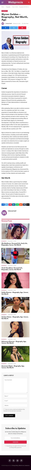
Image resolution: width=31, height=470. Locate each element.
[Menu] (2, 2)
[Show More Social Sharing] (28, 27)
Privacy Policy (14, 447)
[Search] (28, 2)
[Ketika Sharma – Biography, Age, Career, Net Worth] (15, 280)
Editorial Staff (9, 23)
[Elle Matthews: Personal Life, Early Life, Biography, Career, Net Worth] (15, 231)
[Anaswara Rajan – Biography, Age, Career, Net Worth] (15, 354)
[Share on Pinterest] (22, 27)
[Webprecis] (15, 2)
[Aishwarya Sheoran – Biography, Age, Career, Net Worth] (15, 329)
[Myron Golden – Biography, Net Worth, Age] (15, 40)
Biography (4, 10)
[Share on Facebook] (5, 27)
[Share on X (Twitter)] (14, 27)
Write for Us (21, 465)
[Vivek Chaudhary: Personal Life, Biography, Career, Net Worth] (15, 256)
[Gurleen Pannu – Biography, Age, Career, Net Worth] (15, 305)
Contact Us (27, 465)
